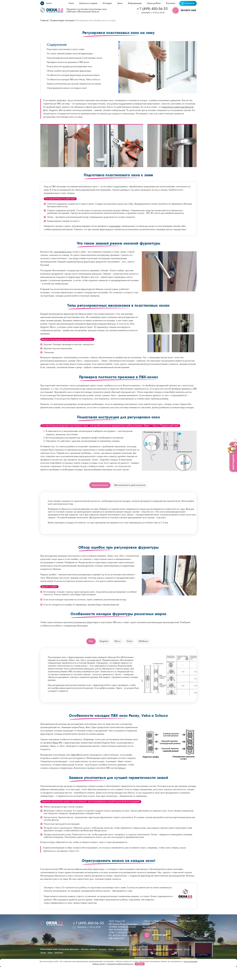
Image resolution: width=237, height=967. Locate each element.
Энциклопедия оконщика (62, 20)
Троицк (43, 952)
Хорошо (139, 964)
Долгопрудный (134, 949)
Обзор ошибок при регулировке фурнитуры (69, 71)
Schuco (121, 768)
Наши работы (154, 3)
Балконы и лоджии (88, 3)
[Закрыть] (235, 440)
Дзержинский (121, 949)
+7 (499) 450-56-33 (152, 9)
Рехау (55, 742)
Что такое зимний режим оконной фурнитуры (70, 53)
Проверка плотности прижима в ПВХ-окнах (68, 62)
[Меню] (46, 3)
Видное (111, 949)
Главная (44, 20)
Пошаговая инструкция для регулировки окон (69, 66)
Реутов (187, 949)
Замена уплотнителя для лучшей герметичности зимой (74, 83)
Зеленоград (147, 949)
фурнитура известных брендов (178, 107)
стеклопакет (115, 226)
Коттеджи (107, 3)
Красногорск (158, 949)
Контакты (170, 3)
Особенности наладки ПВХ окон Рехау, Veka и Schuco (73, 79)
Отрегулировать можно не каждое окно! (67, 88)
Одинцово (178, 949)
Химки (50, 952)
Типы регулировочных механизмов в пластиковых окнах (74, 58)
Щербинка (58, 952)
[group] (65, 145)
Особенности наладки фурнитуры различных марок (73, 75)
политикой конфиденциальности (120, 964)
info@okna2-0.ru (150, 923)
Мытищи (169, 949)
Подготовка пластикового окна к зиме (65, 49)
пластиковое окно (63, 251)
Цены (119, 3)
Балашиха (102, 949)
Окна (71, 3)
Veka (73, 754)
